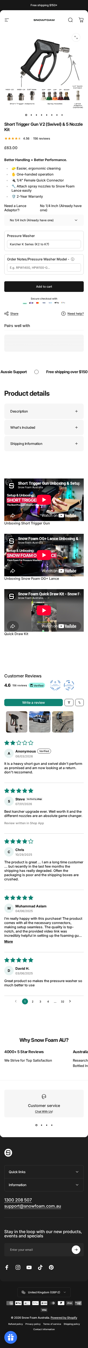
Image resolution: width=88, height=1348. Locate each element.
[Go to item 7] (56, 114)
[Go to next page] (71, 1001)
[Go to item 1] (16, 722)
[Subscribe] (76, 1249)
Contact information (44, 1329)
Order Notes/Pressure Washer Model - (38, 259)
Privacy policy (33, 1324)
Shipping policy (72, 1324)
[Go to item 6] (51, 114)
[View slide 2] (41, 1125)
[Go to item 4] (41, 114)
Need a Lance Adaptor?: (43, 208)
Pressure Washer (21, 236)
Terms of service (52, 1324)
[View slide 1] (36, 1125)
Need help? (75, 313)
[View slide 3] (46, 1125)
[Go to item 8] (62, 114)
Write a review (33, 702)
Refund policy (15, 1324)
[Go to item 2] (31, 114)
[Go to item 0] (26, 114)
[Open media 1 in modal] (76, 37)
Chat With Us (43, 1111)
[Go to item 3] (36, 114)
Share (14, 313)
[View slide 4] (51, 1125)
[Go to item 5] (46, 114)
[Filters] (69, 702)
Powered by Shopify (64, 1317)
